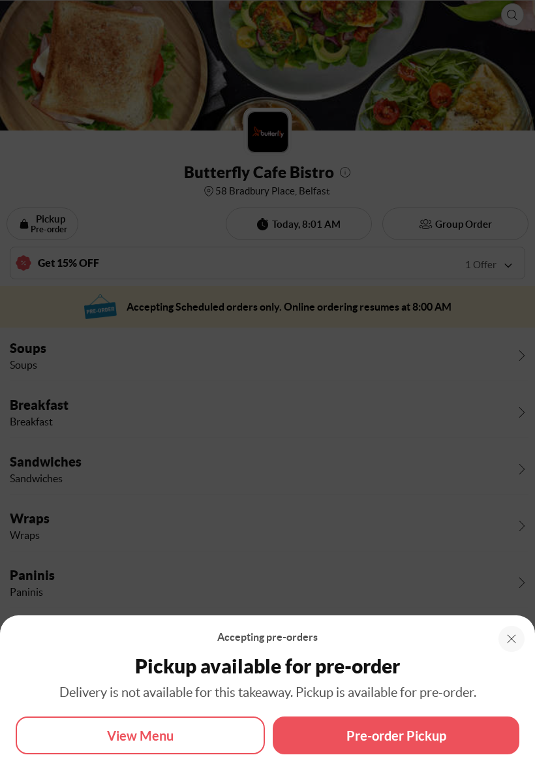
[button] (511, 639)
